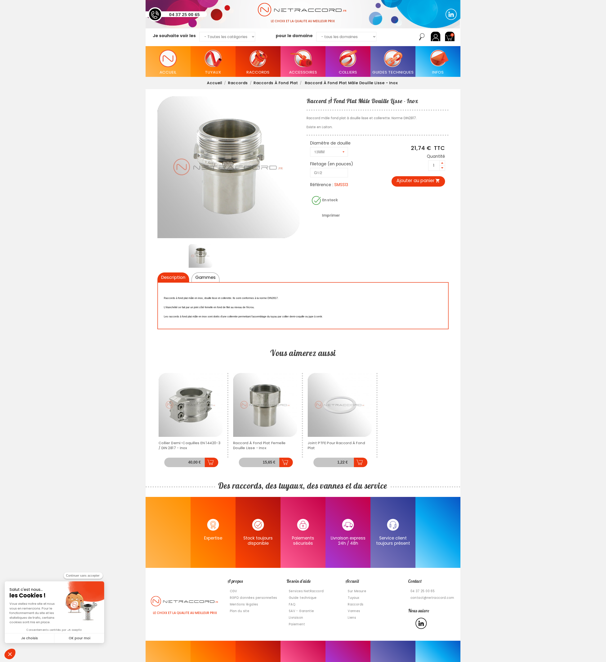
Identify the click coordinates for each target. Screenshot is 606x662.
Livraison (296, 617)
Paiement (297, 624)
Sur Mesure (357, 591)
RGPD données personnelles (253, 598)
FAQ (292, 604)
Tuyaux (353, 598)
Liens (352, 617)
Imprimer (331, 215)
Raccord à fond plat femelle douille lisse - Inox (259, 445)
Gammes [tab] (205, 277)
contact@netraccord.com (432, 598)
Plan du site (240, 611)
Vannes (354, 611)
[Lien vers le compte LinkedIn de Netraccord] (451, 14)
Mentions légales (244, 604)
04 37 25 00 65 (184, 14)
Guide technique (303, 598)
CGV (233, 591)
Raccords (355, 604)
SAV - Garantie (301, 611)
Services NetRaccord (306, 591)
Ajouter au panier (418, 180)
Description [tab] (173, 277)
